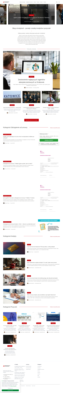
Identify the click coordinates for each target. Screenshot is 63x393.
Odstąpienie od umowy (7, 134)
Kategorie (39, 364)
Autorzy (27, 364)
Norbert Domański (28, 366)
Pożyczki (9, 323)
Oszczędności (40, 366)
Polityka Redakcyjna (28, 385)
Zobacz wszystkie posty (55, 127)
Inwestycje (39, 367)
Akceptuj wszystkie (10, 390)
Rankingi (31, 15)
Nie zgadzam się (10, 388)
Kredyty (29, 244)
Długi (38, 375)
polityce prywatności (13, 386)
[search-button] (56, 2)
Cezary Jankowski (28, 367)
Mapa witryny (33, 385)
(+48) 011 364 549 (6, 376)
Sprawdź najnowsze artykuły (31, 120)
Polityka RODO (23, 385)
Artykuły (16, 364)
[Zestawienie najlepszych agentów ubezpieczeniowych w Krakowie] (31, 70)
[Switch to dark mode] (59, 2)
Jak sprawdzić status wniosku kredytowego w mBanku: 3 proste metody (19, 369)
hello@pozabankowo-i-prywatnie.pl (7, 378)
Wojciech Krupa (28, 369)
